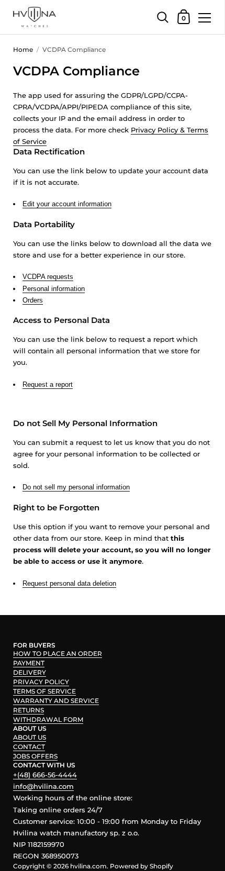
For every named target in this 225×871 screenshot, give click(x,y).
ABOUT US (29, 737)
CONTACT (29, 747)
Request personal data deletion (69, 583)
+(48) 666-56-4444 (45, 774)
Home (23, 49)
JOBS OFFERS (35, 756)
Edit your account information (66, 204)
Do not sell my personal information (76, 487)
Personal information (53, 289)
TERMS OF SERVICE (44, 691)
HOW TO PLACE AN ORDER (57, 653)
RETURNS (28, 710)
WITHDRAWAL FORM (48, 719)
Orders (32, 300)
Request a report (47, 384)
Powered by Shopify (141, 866)
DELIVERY (29, 672)
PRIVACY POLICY (41, 682)
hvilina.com (88, 866)
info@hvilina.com (43, 786)
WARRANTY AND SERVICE (56, 701)
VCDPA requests (47, 277)
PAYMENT (28, 663)
